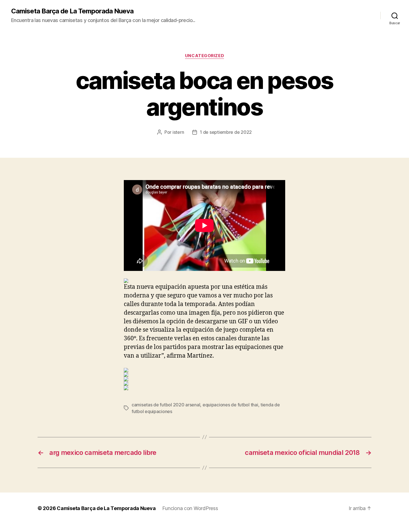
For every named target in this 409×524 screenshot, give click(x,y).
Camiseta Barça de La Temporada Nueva (72, 11)
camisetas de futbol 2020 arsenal (166, 404)
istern (178, 132)
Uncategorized (204, 55)
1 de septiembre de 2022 (226, 132)
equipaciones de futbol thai (230, 404)
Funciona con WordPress (190, 508)
